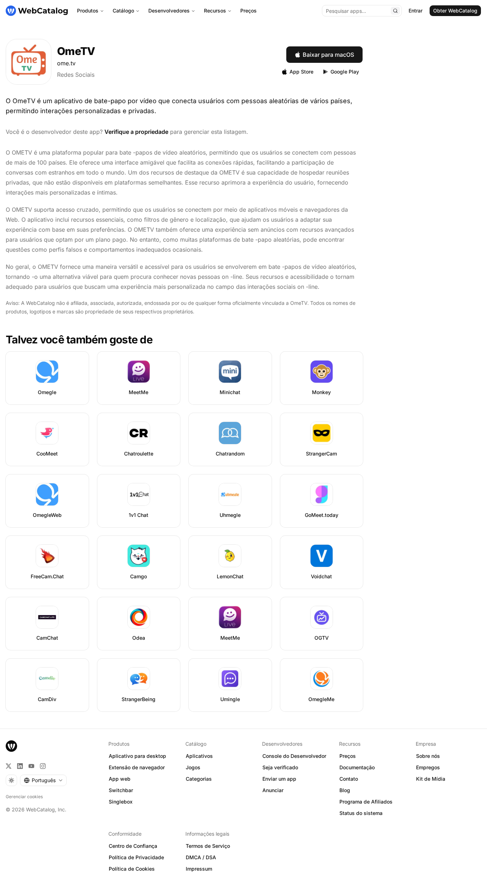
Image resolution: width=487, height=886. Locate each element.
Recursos (215, 10)
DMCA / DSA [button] (201, 857)
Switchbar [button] (121, 790)
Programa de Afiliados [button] (366, 802)
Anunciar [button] (272, 790)
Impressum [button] (199, 869)
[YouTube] (31, 766)
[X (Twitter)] (8, 766)
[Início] (37, 10)
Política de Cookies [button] (132, 869)
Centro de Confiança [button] (133, 846)
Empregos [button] (428, 767)
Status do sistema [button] (361, 813)
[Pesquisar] (395, 10)
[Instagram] (43, 766)
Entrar (415, 10)
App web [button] (119, 779)
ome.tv (66, 63)
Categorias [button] (199, 779)
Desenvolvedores (169, 10)
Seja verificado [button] (280, 767)
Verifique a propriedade (136, 131)
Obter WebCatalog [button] (455, 10)
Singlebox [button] (121, 802)
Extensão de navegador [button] (137, 767)
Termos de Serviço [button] (208, 846)
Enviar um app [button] (279, 779)
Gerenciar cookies (24, 796)
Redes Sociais (75, 74)
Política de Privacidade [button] (136, 857)
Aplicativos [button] (199, 756)
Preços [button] (347, 756)
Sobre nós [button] (428, 756)
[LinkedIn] (20, 766)
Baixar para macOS (328, 54)
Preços (248, 10)
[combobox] (43, 780)
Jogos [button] (193, 767)
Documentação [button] (357, 767)
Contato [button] (348, 779)
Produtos (87, 10)
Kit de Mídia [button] (430, 779)
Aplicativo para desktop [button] (137, 756)
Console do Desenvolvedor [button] (294, 756)
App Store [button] (301, 72)
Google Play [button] (344, 72)
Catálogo (123, 10)
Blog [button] (344, 790)
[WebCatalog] (11, 746)
